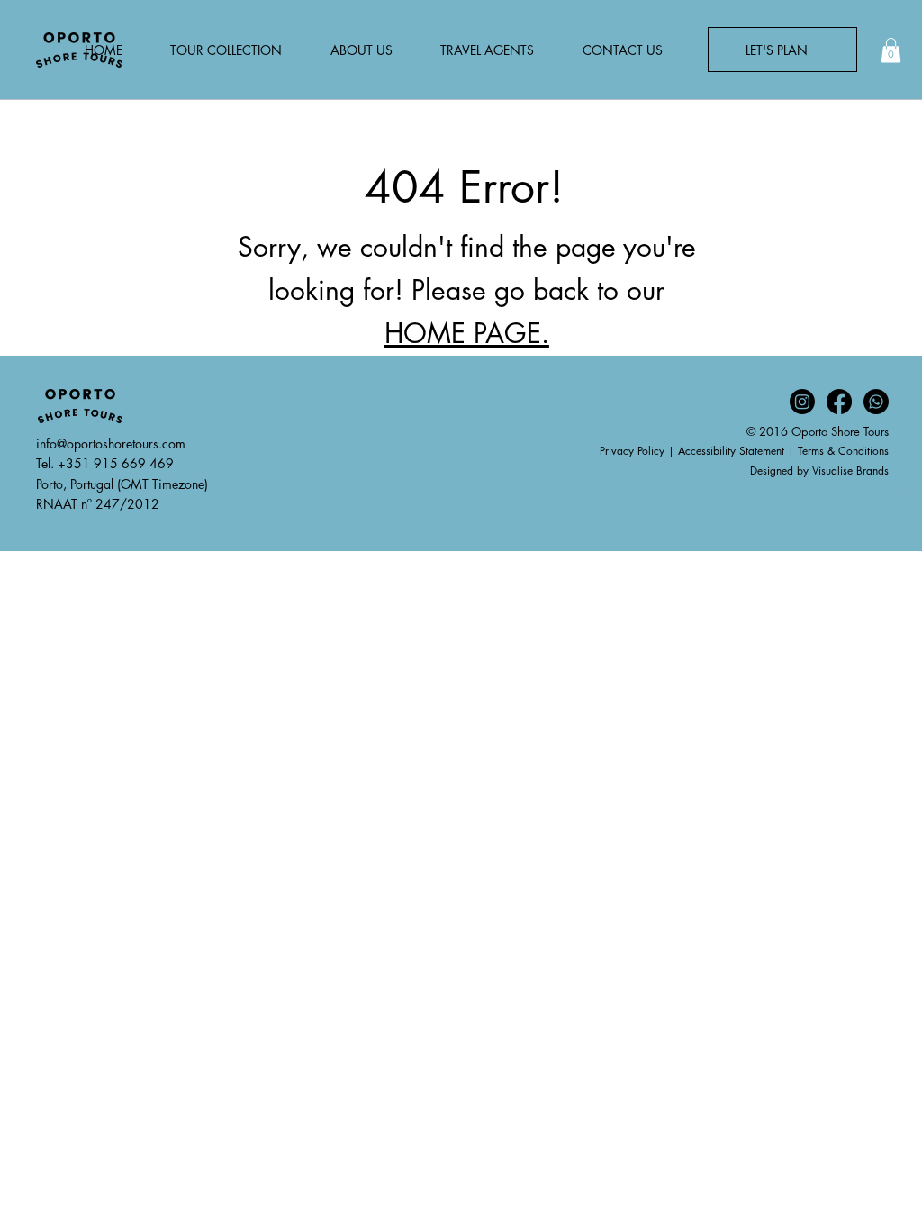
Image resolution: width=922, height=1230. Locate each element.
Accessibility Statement (731, 450)
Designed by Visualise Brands (819, 470)
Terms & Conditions (843, 450)
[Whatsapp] (876, 401)
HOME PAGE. (466, 333)
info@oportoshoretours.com (110, 443)
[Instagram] (802, 401)
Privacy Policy (632, 450)
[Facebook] (839, 401)
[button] (891, 50)
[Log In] (870, 495)
